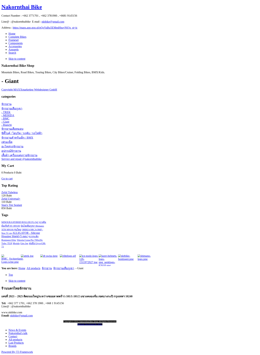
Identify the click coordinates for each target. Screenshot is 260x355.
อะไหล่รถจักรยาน (12, 146)
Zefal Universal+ (10, 198)
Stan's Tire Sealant (11, 205)
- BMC (5, 118)
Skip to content (16, 58)
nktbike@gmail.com (53, 21)
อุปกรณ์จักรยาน (11, 150)
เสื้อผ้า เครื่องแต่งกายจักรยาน (19, 155)
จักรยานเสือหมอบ (12, 128)
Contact (12, 336)
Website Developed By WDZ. (89, 324)
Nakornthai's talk (17, 333)
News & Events (17, 330)
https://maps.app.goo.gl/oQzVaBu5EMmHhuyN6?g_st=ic (45, 27)
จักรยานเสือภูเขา (11, 108)
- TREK (6, 112)
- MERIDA (7, 115)
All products (33, 268)
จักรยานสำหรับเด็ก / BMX (17, 137)
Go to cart (7, 178)
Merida (16, 243)
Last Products (16, 342)
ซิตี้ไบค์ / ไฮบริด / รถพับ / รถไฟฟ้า (21, 133)
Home (21, 268)
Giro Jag (24, 243)
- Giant (5, 121)
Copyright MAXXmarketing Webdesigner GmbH (29, 89)
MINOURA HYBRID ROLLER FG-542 (20, 222)
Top (10, 274)
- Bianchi (6, 124)
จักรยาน (6, 104)
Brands (12, 345)
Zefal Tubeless (9, 192)
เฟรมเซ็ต (6, 142)
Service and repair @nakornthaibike (21, 158)
